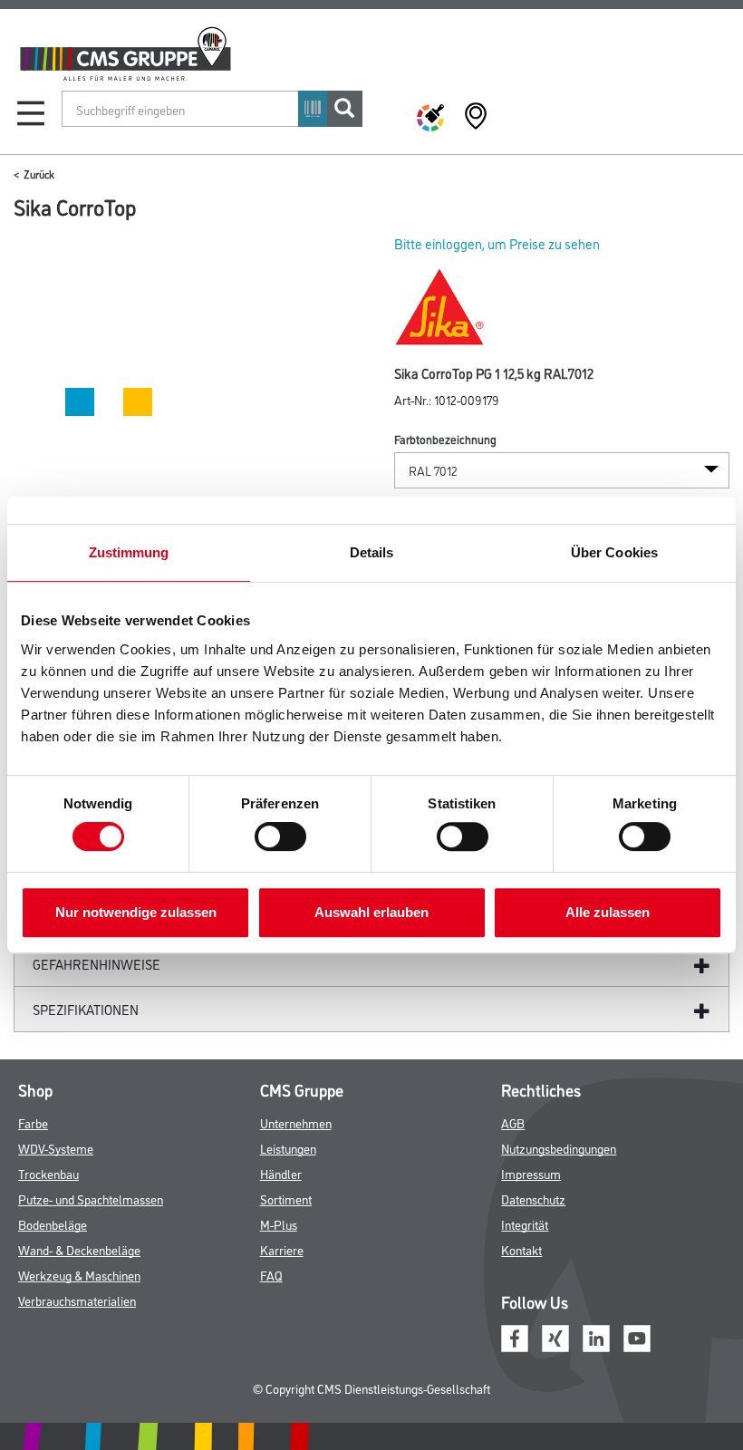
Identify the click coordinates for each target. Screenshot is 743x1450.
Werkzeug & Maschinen (79, 1274)
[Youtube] (637, 1336)
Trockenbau (48, 1173)
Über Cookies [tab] (614, 552)
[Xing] (555, 1336)
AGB (513, 1122)
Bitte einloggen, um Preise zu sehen (497, 243)
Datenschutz (533, 1198)
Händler (281, 1173)
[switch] (285, 836)
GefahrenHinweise (96, 963)
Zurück (39, 173)
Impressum (531, 1173)
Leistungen (288, 1147)
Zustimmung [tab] (129, 552)
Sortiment (286, 1198)
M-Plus (278, 1223)
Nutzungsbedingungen (558, 1147)
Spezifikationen (86, 1009)
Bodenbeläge (52, 1223)
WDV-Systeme (55, 1147)
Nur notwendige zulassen (136, 912)
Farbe (33, 1122)
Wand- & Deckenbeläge (79, 1249)
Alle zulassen (607, 912)
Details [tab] (372, 552)
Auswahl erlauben (371, 912)
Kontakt (521, 1249)
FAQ (271, 1274)
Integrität (524, 1223)
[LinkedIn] (596, 1336)
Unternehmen (296, 1122)
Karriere (282, 1249)
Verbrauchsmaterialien (77, 1300)
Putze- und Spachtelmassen (90, 1198)
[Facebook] (514, 1336)
